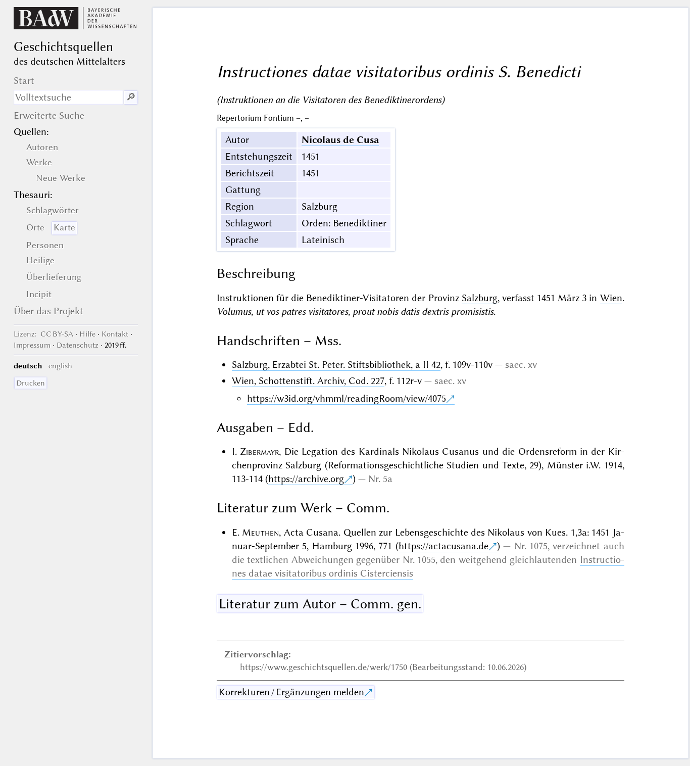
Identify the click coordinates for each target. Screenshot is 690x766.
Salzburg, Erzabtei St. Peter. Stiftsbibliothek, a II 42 (336, 364)
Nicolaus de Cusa (340, 140)
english (60, 365)
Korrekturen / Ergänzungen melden (291, 692)
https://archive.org (306, 479)
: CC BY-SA (43, 334)
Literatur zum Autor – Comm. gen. (320, 604)
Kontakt (115, 334)
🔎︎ (131, 97)
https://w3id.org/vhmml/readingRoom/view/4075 (346, 398)
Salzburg (480, 298)
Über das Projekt (48, 311)
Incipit (39, 294)
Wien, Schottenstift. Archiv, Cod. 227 (308, 381)
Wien (611, 298)
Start (24, 80)
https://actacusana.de (443, 546)
